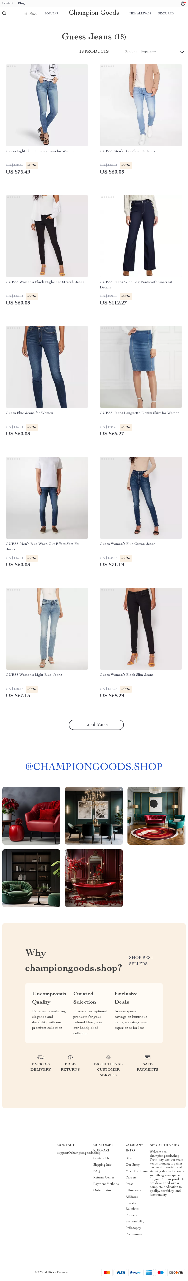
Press (129, 1184)
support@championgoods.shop (79, 1153)
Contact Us (101, 1158)
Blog (21, 3)
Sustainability (135, 1221)
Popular (51, 13)
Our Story (133, 1165)
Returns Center (103, 1177)
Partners (131, 1215)
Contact (7, 3)
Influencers (133, 1190)
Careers (131, 1177)
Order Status (102, 1190)
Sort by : (131, 51)
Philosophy (133, 1228)
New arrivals (140, 13)
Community (134, 1234)
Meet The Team (137, 1171)
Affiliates (132, 1197)
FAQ (96, 1171)
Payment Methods (106, 1184)
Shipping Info (102, 1165)
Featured (166, 13)
